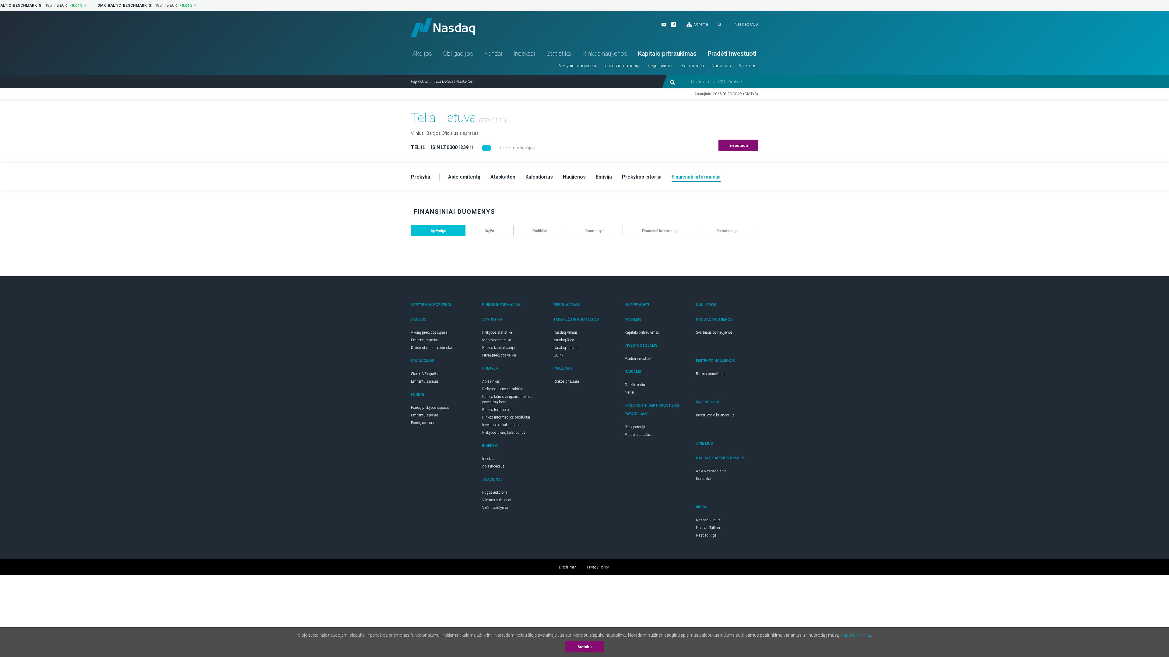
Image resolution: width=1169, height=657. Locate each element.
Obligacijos (458, 53)
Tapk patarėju (635, 427)
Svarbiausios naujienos (714, 332)
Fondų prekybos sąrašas (430, 407)
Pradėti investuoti (732, 53)
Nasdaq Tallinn (565, 348)
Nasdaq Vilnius (565, 332)
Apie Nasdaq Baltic (711, 471)
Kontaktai (703, 479)
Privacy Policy (598, 567)
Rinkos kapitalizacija (498, 348)
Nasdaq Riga (563, 340)
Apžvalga (438, 231)
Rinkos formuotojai (497, 410)
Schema (700, 24)
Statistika (558, 53)
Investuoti (738, 146)
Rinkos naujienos (604, 53)
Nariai (629, 392)
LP (486, 148)
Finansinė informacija (660, 231)
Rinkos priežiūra (566, 381)
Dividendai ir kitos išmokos (432, 348)
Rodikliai (539, 231)
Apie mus (748, 65)
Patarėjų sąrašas (638, 435)
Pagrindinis (419, 81)
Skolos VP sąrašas (425, 374)
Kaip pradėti (692, 65)
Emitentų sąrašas (425, 340)
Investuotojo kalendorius (501, 425)
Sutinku (584, 647)
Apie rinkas (491, 381)
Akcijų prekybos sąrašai (429, 332)
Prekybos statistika (497, 332)
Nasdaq (443, 27)
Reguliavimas (661, 65)
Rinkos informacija (622, 65)
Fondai (493, 53)
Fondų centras (422, 423)
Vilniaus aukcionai (496, 500)
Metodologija (728, 231)
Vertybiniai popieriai (577, 65)
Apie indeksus (493, 466)
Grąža (489, 231)
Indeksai (524, 53)
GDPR (558, 355)
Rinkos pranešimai (710, 374)
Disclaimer (567, 567)
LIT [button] (720, 24)
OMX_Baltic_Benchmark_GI (122, 5)
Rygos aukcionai (495, 492)
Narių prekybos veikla (499, 355)
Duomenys (594, 231)
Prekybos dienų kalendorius (503, 432)
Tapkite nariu (635, 385)
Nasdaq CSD (746, 24)
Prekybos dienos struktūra (502, 389)
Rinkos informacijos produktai (506, 417)
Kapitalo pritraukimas (667, 53)
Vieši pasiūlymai (495, 508)
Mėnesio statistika (496, 340)
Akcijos (422, 53)
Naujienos (721, 65)
